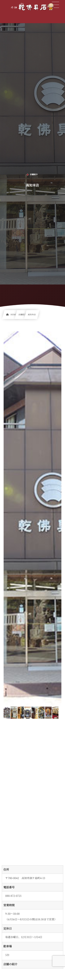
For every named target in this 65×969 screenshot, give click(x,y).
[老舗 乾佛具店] (32, 7)
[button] (55, 5)
